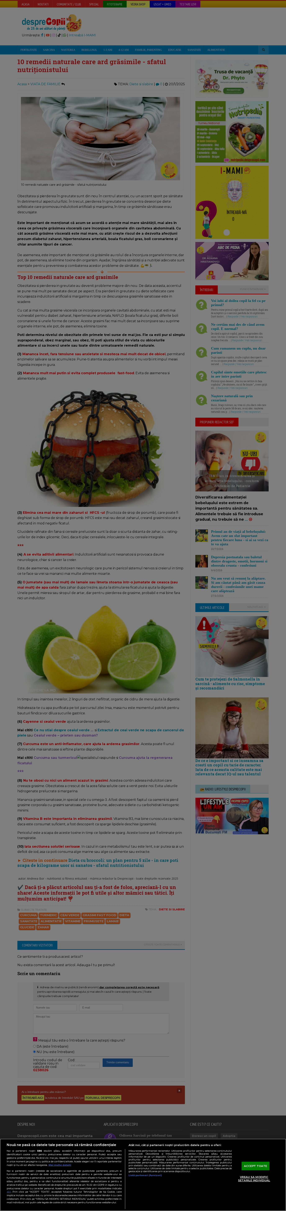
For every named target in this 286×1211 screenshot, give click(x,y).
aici (9, 1191)
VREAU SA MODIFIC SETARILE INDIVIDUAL (254, 1178)
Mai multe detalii (60, 1165)
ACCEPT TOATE (255, 1166)
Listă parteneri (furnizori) (145, 1175)
